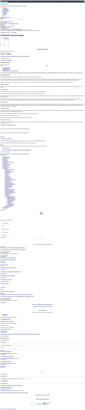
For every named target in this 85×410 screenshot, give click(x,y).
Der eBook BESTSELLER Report (6, 356)
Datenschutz (14, 392)
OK (1, 19)
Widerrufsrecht (3, 392)
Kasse (1, 3)
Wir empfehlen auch (6, 147)
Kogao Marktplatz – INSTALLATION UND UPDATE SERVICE (12, 247)
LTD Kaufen (2, 287)
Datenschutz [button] (82, 0)
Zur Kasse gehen (10, 321)
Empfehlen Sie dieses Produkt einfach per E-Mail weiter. (11, 378)
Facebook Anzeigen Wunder (5, 361)
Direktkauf (13, 267)
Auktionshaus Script (4, 334)
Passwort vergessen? (9, 21)
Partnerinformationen (4, 275)
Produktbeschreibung (7, 67)
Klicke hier (2, 136)
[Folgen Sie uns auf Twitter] (42, 306)
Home (1, 24)
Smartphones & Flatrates (35, 334)
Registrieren (5, 13)
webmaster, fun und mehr (5, 291)
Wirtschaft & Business (19, 30)
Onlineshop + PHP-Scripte (11, 140)
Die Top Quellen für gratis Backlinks (24, 149)
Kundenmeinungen (6, 68)
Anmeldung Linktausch (4, 283)
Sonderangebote (6, 8)
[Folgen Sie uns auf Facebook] (42, 304)
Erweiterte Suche (3, 26)
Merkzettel (9, 26)
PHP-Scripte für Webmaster (25, 334)
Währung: (2, 27)
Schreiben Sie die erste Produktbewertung (8, 124)
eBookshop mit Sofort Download (14, 334)
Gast (7, 5)
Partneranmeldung (11, 275)
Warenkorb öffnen (6, 11)
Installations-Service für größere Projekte (7, 257)
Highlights (5, 7)
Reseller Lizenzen (6, 69)
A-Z (3, 24)
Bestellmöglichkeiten (4, 267)
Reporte (25, 30)
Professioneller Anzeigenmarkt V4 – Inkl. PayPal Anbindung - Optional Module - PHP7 (16, 294)
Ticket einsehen (9, 279)
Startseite (9, 30)
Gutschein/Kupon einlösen (6, 345)
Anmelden (5, 12)
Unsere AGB (13, 271)
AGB (4, 15)
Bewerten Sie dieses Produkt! (5, 329)
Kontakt (9, 267)
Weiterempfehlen (4, 380)
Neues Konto (2, 21)
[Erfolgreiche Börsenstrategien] (6, 60)
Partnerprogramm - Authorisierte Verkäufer (10, 70)
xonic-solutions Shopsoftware (10, 408)
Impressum (5, 14)
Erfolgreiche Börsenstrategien (5, 351)
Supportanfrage (3, 279)
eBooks (13, 30)
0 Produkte (17, 5)
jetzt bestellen (5, 3)
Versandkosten (8, 271)
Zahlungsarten (3, 271)
